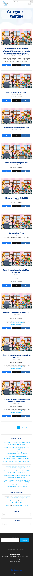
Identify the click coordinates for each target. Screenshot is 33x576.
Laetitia (7, 505)
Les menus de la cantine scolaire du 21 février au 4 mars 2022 (16, 400)
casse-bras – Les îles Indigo (10, 500)
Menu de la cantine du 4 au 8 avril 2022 (16, 312)
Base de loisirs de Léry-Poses (20, 505)
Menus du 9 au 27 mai (16, 233)
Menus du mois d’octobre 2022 (16, 92)
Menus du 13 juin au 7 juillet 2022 (16, 163)
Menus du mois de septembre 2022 (16, 127)
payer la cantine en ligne (17, 322)
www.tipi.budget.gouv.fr (16, 324)
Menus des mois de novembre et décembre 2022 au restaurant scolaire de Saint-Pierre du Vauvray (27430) (16, 51)
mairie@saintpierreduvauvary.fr (15, 549)
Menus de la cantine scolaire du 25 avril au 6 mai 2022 (16, 271)
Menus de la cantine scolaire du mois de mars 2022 (17, 356)
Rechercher (15, 537)
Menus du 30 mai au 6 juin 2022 (16, 198)
